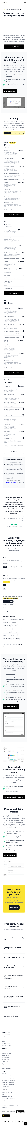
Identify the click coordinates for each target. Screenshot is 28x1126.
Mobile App (4, 1066)
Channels (4, 1039)
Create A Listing (9, 855)
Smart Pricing (5, 1055)
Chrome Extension (6, 1045)
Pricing (3, 1041)
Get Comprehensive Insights (13, 797)
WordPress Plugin (6, 1068)
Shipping (4, 1064)
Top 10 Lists (5, 1101)
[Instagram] (5, 1121)
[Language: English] (25, 1123)
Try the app (15, 46)
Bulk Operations (6, 1061)
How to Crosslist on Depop (8, 1078)
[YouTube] (22, 1121)
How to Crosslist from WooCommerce (11, 1076)
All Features (5, 1051)
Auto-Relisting (5, 1057)
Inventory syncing (11, 674)
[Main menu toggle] (25, 2)
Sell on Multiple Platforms (8, 1080)
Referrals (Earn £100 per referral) (10, 1105)
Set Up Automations (10, 706)
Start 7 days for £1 (14, 214)
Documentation (6, 1043)
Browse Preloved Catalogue (9, 1098)
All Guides (4, 1073)
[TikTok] (8, 1121)
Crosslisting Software (7, 1034)
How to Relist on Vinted (8, 1084)
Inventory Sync (5, 1059)
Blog (3, 1094)
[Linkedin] (15, 1121)
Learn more (14, 907)
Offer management (11, 697)
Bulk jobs (8, 690)
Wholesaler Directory (11, 482)
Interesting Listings (7, 1096)
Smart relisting (10, 684)
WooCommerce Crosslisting (9, 1037)
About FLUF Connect (7, 1092)
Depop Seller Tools (6, 1086)
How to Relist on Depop (8, 1082)
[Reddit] (14, 1123)
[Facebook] (12, 1121)
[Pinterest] (19, 1121)
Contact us (14, 451)
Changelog (4, 1107)
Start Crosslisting (9, 91)
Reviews (4, 1103)
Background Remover (7, 1053)
